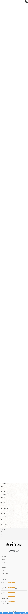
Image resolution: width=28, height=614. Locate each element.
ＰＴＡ (2, 564)
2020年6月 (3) (4, 488)
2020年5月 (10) (4, 491)
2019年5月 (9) (4, 521)
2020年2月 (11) (4, 500)
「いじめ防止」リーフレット (7, 584)
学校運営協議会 (4, 573)
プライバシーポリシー (5, 539)
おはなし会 (3, 570)
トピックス (3, 556)
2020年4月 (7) (4, 494)
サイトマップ (3, 536)
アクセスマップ (4, 531)
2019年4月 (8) (4, 524)
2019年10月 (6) (4, 510)
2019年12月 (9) (4, 505)
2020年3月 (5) (4, 497)
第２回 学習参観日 (5, 603)
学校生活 (3, 562)
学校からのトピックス (11, 582)
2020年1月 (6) (4, 502)
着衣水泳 (3, 593)
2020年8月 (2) (4, 483)
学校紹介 (3, 559)
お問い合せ (3, 534)
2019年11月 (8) (4, 508)
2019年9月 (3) (4, 513)
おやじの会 (3, 567)
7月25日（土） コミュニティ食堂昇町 (9, 588)
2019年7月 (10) (4, 516)
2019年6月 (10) (4, 519)
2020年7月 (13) (4, 486)
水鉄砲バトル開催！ (5, 598)
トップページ (3, 529)
